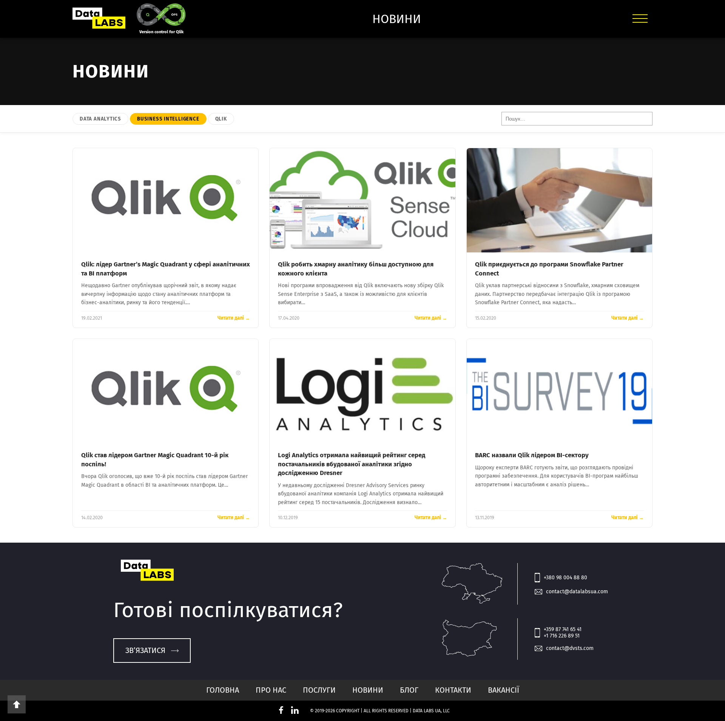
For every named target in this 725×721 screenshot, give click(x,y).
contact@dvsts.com (570, 648)
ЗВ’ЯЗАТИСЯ (145, 650)
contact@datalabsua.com (577, 591)
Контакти (453, 690)
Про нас (271, 690)
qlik (221, 119)
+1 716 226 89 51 (562, 636)
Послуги (319, 690)
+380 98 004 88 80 (565, 577)
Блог (409, 690)
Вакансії (503, 690)
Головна (222, 690)
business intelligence (168, 119)
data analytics (100, 119)
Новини (367, 690)
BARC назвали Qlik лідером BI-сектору (532, 455)
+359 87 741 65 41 (563, 629)
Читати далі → (234, 318)
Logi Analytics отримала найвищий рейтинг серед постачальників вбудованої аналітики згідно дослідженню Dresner (351, 464)
